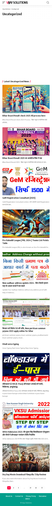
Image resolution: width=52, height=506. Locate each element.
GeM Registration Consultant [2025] (18, 197)
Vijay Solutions (17, 2)
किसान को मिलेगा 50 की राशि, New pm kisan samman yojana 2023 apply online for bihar (23, 329)
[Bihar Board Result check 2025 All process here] (26, 99)
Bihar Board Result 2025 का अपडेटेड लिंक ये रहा (22, 158)
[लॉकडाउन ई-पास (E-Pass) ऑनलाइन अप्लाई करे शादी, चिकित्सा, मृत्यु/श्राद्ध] (26, 367)
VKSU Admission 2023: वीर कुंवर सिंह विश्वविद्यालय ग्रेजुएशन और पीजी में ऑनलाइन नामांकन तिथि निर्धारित (25, 433)
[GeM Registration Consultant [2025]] (26, 181)
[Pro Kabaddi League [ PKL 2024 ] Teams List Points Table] (26, 223)
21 (30, 488)
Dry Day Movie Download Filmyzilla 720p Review (24, 474)
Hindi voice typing (10, 344)
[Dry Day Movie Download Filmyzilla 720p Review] (26, 458)
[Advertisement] (26, 51)
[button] (4, 2)
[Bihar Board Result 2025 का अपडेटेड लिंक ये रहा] (26, 141)
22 (36, 488)
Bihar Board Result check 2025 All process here (23, 115)
